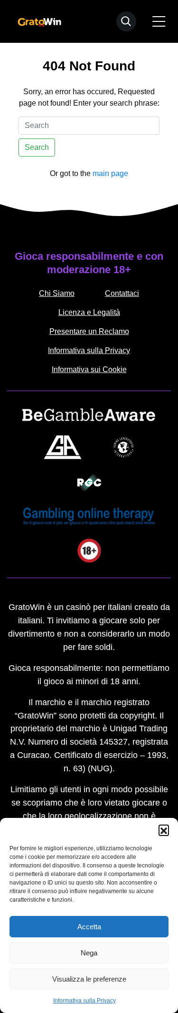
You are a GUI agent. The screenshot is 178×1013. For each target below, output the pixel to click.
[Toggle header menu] (159, 21)
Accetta (89, 927)
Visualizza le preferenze (89, 979)
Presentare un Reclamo (89, 331)
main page (110, 173)
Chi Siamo (57, 293)
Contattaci (122, 293)
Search (37, 147)
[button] (164, 830)
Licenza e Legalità (89, 312)
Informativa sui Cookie (89, 369)
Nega (89, 953)
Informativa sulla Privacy (84, 1000)
